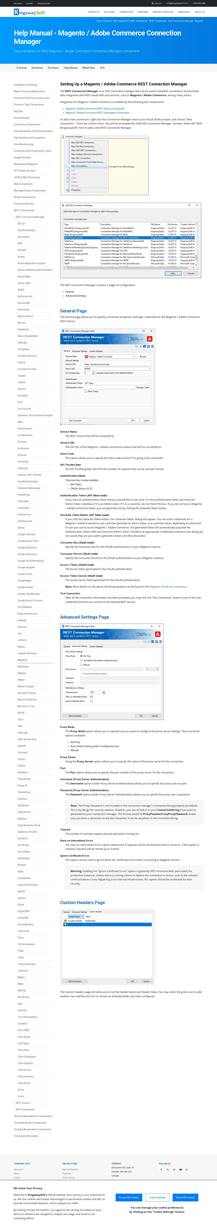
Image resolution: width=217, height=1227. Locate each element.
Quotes (29, 3)
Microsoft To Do (26, 706)
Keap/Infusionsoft (27, 613)
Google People (25, 587)
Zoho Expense (25, 1063)
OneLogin (23, 732)
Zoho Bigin (23, 1043)
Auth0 (21, 289)
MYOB (21, 712)
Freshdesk (23, 501)
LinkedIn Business (27, 653)
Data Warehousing (24, 144)
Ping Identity (24, 779)
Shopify (22, 865)
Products (94, 12)
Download (37, 67)
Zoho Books (24, 1036)
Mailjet (21, 679)
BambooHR (24, 303)
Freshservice (24, 514)
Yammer (22, 1010)
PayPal (21, 765)
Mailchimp (23, 666)
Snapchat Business (28, 884)
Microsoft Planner (27, 699)
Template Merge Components (30, 1122)
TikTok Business (26, 944)
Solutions (109, 12)
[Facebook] (161, 1169)
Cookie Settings (157, 1197)
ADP (20, 243)
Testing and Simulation (26, 1136)
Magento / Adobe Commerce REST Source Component (95, 108)
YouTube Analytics (28, 1017)
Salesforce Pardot (27, 831)
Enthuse (22, 455)
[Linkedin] (174, 1169)
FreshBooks (24, 494)
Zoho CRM (23, 1030)
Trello (21, 950)
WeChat (22, 990)
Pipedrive (23, 772)
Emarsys (22, 441)
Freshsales (23, 508)
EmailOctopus (25, 435)
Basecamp (23, 309)
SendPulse (23, 845)
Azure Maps (24, 276)
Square (21, 898)
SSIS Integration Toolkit (124, 21)
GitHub (21, 527)
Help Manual (142, 21)
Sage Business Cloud (29, 825)
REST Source (23, 1103)
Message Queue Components (30, 190)
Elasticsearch (25, 428)
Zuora (21, 1089)
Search (158, 3)
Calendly (22, 342)
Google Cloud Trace (28, 541)
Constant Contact (27, 369)
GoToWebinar (25, 607)
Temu (21, 937)
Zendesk (22, 1023)
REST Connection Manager (180, 21)
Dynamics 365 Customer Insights (35, 415)
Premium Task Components (29, 104)
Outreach (23, 752)
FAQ (102, 67)
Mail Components (23, 184)
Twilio (21, 957)
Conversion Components (27, 124)
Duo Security (24, 408)
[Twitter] (167, 1169)
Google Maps (25, 580)
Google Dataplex (26, 567)
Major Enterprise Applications (29, 91)
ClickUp (21, 362)
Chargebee (23, 349)
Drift (20, 402)
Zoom (21, 1096)
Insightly (22, 620)
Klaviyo (21, 646)
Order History (68, 1177)
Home (99, 21)
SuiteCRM (23, 917)
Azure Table (24, 283)
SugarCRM (23, 911)
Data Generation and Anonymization (33, 131)
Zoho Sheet (24, 1083)
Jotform (22, 640)
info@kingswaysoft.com (177, 3)
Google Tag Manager (29, 593)
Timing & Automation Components (32, 1129)
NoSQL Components (25, 197)
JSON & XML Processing (27, 177)
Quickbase (23, 805)
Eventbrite (23, 461)
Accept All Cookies (129, 1197)
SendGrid (22, 838)
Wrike (21, 984)
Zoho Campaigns (27, 1056)
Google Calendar (26, 534)
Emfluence (23, 448)
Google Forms (25, 574)
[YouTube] (180, 1169)
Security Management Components (33, 1116)
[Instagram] (186, 1169)
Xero (20, 1003)
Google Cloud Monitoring (31, 560)
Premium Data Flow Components (31, 98)
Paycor (21, 759)
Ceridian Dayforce (27, 355)
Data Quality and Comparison (29, 137)
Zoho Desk (23, 1050)
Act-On (21, 223)
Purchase (143, 12)
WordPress (23, 997)
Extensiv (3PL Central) (29, 474)
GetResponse (25, 521)
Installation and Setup (25, 84)
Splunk (21, 891)
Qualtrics (22, 798)
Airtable (22, 250)
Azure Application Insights (32, 263)
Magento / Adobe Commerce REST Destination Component (97, 112)
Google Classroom (27, 554)
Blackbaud (23, 329)
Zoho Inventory (26, 1076)
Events (17, 1177)
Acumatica (23, 236)
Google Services (22, 157)
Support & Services (163, 12)
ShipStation (24, 858)
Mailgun (22, 673)
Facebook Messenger (29, 488)
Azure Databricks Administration (35, 270)
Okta (20, 726)
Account (18, 3)
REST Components (158, 21)
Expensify (23, 468)
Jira (20, 633)
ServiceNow (24, 851)
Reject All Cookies (185, 1197)
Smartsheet (24, 878)
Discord (22, 389)
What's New (89, 67)
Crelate (21, 382)
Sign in (65, 1169)
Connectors (126, 12)
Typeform (23, 970)
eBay (20, 422)
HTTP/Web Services (24, 170)
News (16, 1173)
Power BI (22, 785)
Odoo (20, 719)
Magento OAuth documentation (168, 586)
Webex (21, 977)
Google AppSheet (27, 547)
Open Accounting (27, 739)
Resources (184, 12)
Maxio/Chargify (26, 686)
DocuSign (23, 395)
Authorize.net (25, 296)
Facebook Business (28, 481)
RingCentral (24, 812)
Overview (21, 67)
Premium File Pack (24, 203)
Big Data (18, 111)
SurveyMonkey (26, 924)
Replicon (22, 818)
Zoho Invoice (24, 1069)
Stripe (21, 904)
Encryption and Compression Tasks (32, 151)
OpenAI (22, 746)
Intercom (22, 627)
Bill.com (22, 322)
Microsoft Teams (27, 693)
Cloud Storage (21, 117)
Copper (21, 375)
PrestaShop (24, 792)
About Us (200, 12)
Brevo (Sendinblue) (28, 336)
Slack (20, 871)
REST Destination (25, 1109)
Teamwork (23, 931)
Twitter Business (27, 964)
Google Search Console (30, 600)
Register (74, 1169)
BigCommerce (25, 316)
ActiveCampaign (26, 230)
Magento (22, 660)
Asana (21, 256)
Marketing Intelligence (25, 164)
